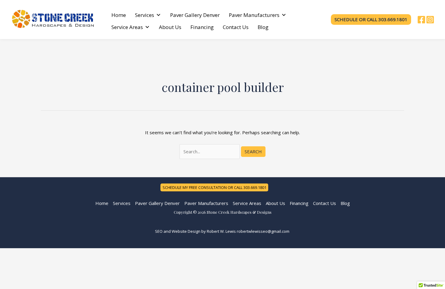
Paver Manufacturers (254, 14)
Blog (263, 27)
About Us (170, 27)
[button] (371, 19)
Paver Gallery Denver (195, 14)
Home (118, 14)
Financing (202, 27)
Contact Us (236, 27)
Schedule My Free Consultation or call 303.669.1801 (214, 187)
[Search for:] (210, 151)
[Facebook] (421, 19)
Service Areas (127, 27)
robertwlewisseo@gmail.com (263, 231)
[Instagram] (430, 19)
